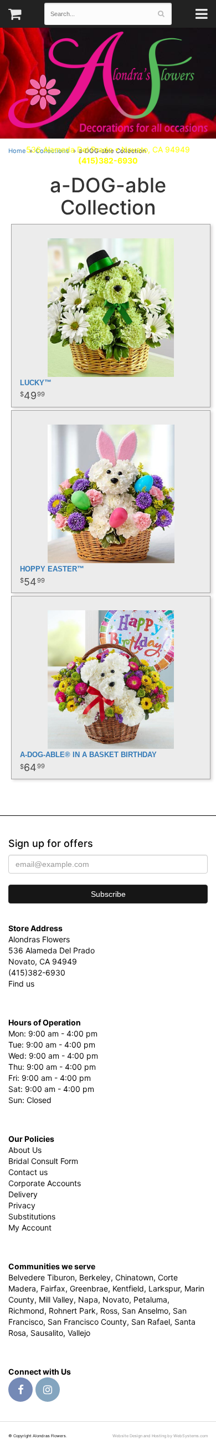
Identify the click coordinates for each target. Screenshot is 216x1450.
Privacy (21, 1205)
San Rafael (150, 1321)
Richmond (26, 1310)
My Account (30, 1227)
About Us (25, 1150)
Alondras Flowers (108, 83)
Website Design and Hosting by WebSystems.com (160, 1435)
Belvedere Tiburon (41, 1277)
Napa (88, 1299)
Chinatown (134, 1277)
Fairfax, (54, 1288)
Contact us (28, 1172)
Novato (115, 1299)
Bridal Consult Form (43, 1161)
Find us (21, 983)
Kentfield (128, 1288)
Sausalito (46, 1332)
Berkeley (95, 1277)
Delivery (23, 1194)
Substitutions (31, 1216)
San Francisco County (87, 1321)
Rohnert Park (72, 1310)
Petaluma (150, 1299)
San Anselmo (145, 1310)
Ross (108, 1310)
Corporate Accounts (44, 1183)
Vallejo (79, 1332)
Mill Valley (56, 1299)
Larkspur (164, 1288)
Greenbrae (89, 1288)
